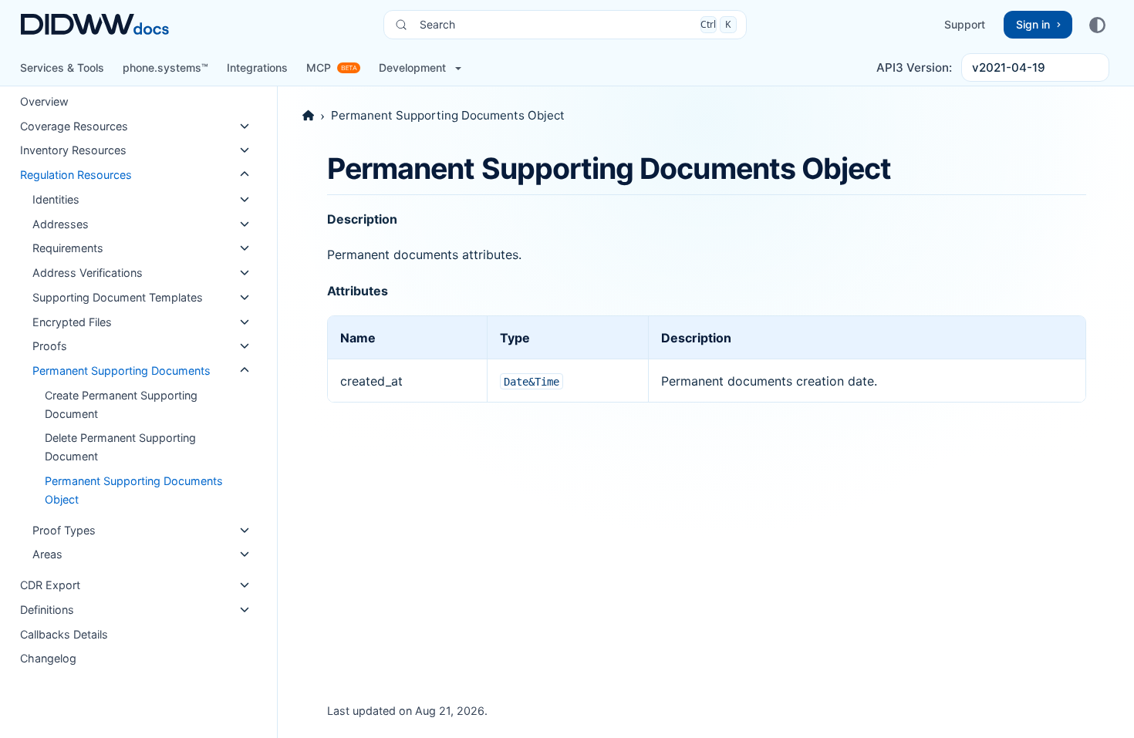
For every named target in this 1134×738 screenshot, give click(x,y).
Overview (44, 101)
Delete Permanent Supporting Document (120, 447)
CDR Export (50, 584)
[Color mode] (1097, 24)
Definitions (47, 609)
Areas (47, 554)
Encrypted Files (72, 322)
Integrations (257, 67)
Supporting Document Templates (117, 297)
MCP (318, 67)
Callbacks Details (64, 634)
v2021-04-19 (1008, 67)
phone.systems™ (165, 67)
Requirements (67, 247)
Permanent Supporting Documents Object (134, 490)
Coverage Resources (74, 126)
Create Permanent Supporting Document (121, 404)
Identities (55, 199)
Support (964, 24)
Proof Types (64, 530)
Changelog (48, 658)
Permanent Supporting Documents (121, 370)
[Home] (308, 115)
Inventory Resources (73, 150)
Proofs (49, 345)
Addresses (60, 224)
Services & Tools (62, 67)
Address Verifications (87, 272)
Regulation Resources (76, 174)
